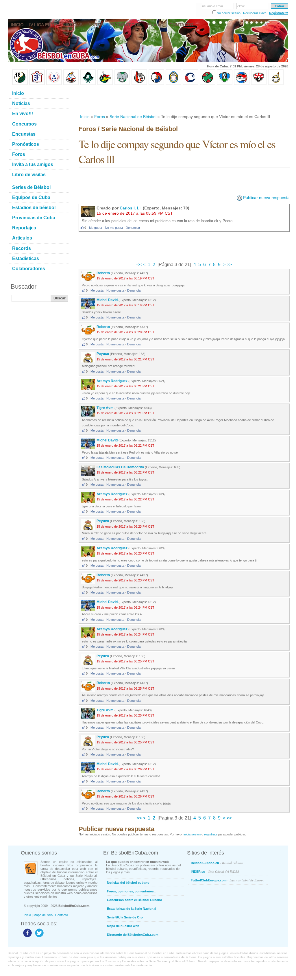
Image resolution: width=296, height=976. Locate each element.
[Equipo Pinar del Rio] (20, 84)
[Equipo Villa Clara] (139, 84)
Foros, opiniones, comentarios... (131, 891)
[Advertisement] (184, 99)
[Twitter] (39, 937)
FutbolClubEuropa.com (227, 880)
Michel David (108, 300)
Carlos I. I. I (131, 208)
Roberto (104, 273)
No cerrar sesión (228, 13)
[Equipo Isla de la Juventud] (88, 84)
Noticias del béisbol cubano (128, 882)
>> (228, 264)
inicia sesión (192, 834)
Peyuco (103, 354)
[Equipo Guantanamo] (276, 84)
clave (241, 6)
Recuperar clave (255, 13)
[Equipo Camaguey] (190, 84)
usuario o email (212, 6)
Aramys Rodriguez (112, 381)
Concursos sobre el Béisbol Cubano (134, 900)
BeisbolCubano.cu (217, 863)
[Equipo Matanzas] (105, 84)
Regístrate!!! (278, 13)
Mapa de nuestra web (123, 926)
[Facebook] (27, 937)
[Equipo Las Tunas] (207, 84)
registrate (210, 834)
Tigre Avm (105, 408)
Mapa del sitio (43, 915)
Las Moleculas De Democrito (120, 467)
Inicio (85, 116)
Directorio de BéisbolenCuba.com (132, 934)
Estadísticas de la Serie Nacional (131, 908)
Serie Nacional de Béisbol (133, 116)
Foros (99, 116)
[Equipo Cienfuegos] (122, 84)
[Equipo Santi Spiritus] (156, 84)
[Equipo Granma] (241, 84)
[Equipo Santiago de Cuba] (259, 84)
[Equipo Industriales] (37, 84)
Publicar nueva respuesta (266, 197)
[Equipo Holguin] (224, 84)
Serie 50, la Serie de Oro (125, 917)
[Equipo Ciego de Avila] (173, 84)
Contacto (61, 915)
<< (139, 264)
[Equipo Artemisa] (54, 84)
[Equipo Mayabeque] (71, 84)
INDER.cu (215, 871)
